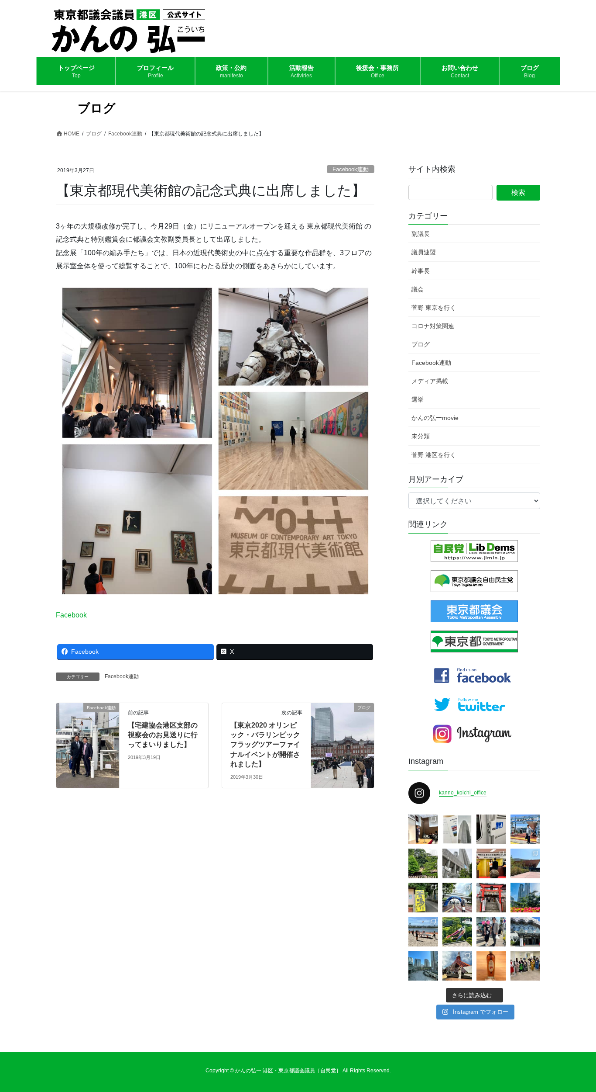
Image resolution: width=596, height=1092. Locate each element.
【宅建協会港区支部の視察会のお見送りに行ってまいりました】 (163, 735)
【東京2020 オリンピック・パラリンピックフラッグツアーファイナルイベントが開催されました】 (265, 744)
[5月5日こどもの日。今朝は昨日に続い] (457, 931)
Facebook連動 (350, 169)
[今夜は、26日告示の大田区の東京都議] (423, 829)
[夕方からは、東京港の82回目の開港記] (491, 863)
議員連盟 (423, 252)
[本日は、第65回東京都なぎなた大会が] (525, 931)
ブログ (420, 344)
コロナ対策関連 (432, 325)
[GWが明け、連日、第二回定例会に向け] (525, 897)
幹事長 (420, 270)
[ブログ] (342, 735)
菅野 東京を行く (433, 307)
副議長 (420, 233)
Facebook (71, 615)
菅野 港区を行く (433, 454)
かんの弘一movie (435, 417)
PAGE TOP (574, 1051)
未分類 (420, 436)
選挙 (417, 399)
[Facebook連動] (87, 735)
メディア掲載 (429, 381)
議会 (417, 289)
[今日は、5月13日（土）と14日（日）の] (525, 966)
